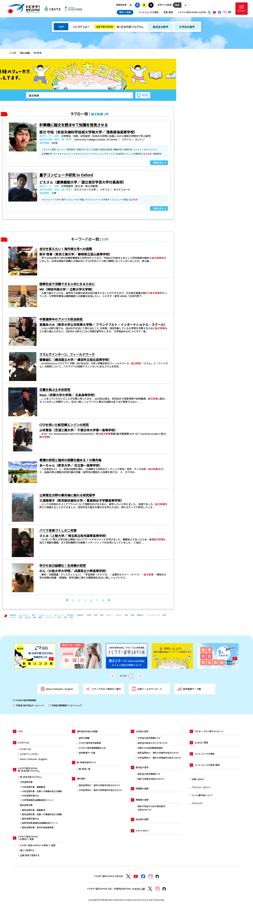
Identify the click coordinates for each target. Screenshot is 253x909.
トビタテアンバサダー (29, 754)
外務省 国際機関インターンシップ (65, 705)
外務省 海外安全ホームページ (28, 705)
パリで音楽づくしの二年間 (58, 530)
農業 (40, 617)
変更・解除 (168, 12)
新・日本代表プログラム (119, 27)
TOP (61, 27)
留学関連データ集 (87, 752)
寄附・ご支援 (125, 12)
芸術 (65, 617)
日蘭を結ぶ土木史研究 (54, 389)
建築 (132, 615)
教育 (126, 615)
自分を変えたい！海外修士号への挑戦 (65, 248)
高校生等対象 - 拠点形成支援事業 (38, 827)
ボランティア (59, 615)
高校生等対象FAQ (30, 818)
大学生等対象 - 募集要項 (33, 787)
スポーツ (109, 615)
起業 (101, 615)
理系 (95, 615)
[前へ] (67, 600)
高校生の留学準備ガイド (149, 773)
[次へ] (109, 600)
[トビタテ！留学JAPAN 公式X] (209, 12)
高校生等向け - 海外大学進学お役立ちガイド (99, 785)
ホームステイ (24, 615)
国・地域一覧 (85, 768)
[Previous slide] (112, 676)
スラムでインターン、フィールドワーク (67, 354)
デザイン (118, 615)
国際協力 (140, 615)
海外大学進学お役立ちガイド (151, 778)
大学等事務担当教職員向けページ (38, 800)
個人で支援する (27, 850)
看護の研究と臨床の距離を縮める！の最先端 (70, 460)
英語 (20, 617)
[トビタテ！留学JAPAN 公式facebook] (219, 12)
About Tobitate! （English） (34, 759)
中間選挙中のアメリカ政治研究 (61, 319)
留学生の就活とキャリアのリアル (152, 742)
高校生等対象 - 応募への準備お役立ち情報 (42, 814)
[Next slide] (140, 676)
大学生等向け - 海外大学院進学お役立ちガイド (100, 790)
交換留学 (80, 615)
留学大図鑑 (84, 737)
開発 (164, 615)
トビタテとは (25, 749)
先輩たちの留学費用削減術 (150, 747)
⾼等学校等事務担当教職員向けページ (40, 823)
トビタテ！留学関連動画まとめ (92, 747)
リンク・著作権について (202, 795)
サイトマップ (197, 803)
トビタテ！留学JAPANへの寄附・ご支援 (37, 845)
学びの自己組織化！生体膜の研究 (62, 565)
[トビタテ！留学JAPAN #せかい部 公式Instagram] (157, 889)
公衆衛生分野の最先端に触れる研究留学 (67, 495)
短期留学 (12, 615)
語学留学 (70, 615)
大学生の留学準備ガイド (149, 737)
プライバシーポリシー (201, 787)
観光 (59, 617)
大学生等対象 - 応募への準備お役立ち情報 (42, 791)
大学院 (88, 615)
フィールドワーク (153, 615)
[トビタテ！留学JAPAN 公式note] (230, 12)
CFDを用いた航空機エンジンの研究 (64, 424)
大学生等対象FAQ (30, 795)
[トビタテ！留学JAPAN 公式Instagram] (224, 12)
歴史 (71, 617)
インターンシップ (45, 615)
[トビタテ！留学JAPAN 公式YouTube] (214, 12)
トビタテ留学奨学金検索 (90, 742)
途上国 (27, 617)
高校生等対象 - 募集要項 (33, 810)
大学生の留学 (187, 27)
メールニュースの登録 (149, 12)
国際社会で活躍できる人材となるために (67, 284)
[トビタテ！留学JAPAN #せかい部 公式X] (150, 889)
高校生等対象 (26, 805)
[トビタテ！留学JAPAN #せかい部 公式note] (164, 888)
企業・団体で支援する (30, 855)
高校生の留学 (160, 27)
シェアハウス (50, 617)
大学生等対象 (26, 782)
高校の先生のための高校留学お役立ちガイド (151, 808)
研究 (33, 615)
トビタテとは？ (81, 27)
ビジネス (12, 617)
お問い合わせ (198, 779)
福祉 (34, 617)
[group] (35, 656)
